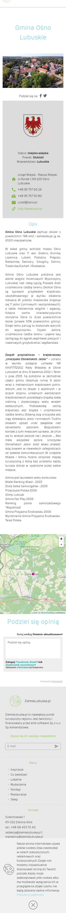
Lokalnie (16, 779)
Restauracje (18, 794)
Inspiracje (17, 769)
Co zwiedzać (19, 774)
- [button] (61, 544)
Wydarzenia (18, 784)
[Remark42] (33, 657)
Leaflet (34, 612)
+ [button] (61, 539)
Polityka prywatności (30, 895)
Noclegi (16, 789)
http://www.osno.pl (30, 209)
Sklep (14, 799)
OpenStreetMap (47, 612)
